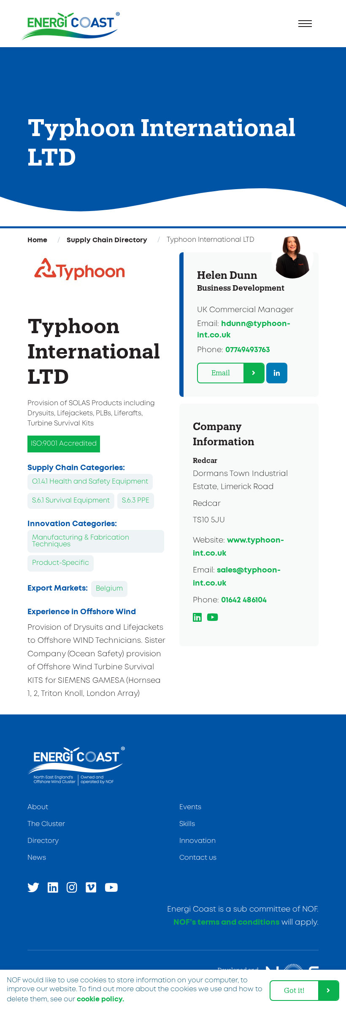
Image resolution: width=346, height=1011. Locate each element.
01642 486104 (244, 600)
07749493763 (247, 350)
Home (37, 240)
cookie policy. (100, 999)
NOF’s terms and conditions (226, 922)
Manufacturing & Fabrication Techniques (80, 541)
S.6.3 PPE (135, 500)
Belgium (109, 589)
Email (220, 373)
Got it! (294, 990)
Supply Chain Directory (107, 240)
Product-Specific (60, 563)
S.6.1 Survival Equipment (71, 500)
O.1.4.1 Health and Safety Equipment (90, 482)
